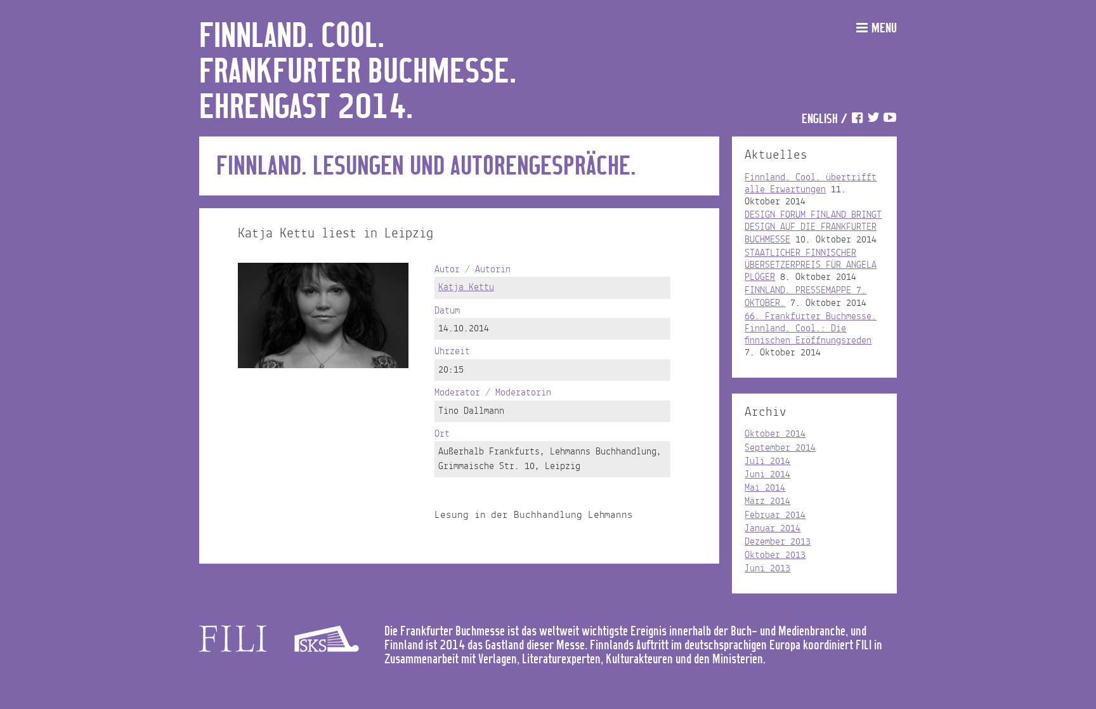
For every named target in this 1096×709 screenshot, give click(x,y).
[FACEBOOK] (857, 119)
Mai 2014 (765, 488)
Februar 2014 (775, 515)
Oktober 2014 (775, 434)
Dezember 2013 (778, 542)
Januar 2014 (772, 529)
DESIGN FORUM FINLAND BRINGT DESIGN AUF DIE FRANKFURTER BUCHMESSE (813, 227)
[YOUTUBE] (890, 119)
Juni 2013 (767, 569)
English (820, 119)
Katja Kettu (466, 287)
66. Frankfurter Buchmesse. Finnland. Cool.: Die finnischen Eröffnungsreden (811, 329)
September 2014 (780, 448)
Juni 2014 (767, 475)
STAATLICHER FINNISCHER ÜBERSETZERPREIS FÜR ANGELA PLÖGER (811, 265)
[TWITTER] (873, 119)
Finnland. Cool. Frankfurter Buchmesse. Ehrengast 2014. (357, 72)
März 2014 (767, 501)
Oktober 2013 (775, 555)
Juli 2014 (767, 461)
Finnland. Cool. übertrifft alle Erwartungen (811, 184)
